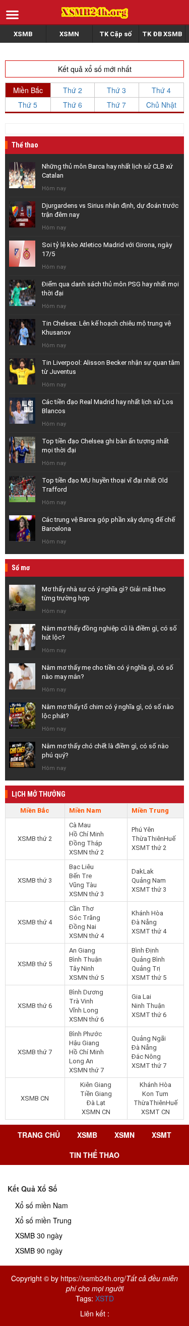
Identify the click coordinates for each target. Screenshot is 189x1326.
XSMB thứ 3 (35, 880)
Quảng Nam (149, 880)
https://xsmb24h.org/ (93, 1278)
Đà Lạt (96, 1103)
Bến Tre (80, 876)
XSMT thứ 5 (149, 977)
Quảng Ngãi (149, 1038)
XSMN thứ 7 (86, 1070)
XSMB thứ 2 (35, 838)
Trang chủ (39, 1135)
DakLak (143, 871)
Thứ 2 (72, 90)
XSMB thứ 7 (35, 1052)
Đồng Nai (82, 926)
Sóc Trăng (84, 917)
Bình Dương (86, 992)
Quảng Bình (148, 959)
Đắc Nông (146, 1056)
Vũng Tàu (83, 885)
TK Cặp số (115, 34)
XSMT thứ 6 (149, 1015)
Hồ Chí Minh (86, 834)
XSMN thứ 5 (86, 977)
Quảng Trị (146, 968)
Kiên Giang (95, 1084)
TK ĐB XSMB (162, 34)
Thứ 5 (27, 105)
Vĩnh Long (83, 1010)
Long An (81, 1061)
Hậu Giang (84, 1043)
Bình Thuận (85, 959)
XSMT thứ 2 (149, 847)
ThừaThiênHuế (153, 838)
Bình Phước (85, 1034)
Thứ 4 (161, 90)
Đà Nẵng (144, 922)
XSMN (69, 34)
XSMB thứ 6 (35, 1005)
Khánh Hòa (147, 913)
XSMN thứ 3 (86, 894)
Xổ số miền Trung (43, 1220)
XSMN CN (96, 1112)
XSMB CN (35, 1098)
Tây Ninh (81, 968)
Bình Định (145, 950)
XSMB (23, 34)
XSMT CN (155, 1112)
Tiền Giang (96, 1094)
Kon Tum (155, 1094)
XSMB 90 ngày (38, 1250)
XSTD (104, 1298)
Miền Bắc (28, 90)
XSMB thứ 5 (35, 964)
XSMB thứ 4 (35, 922)
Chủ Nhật (161, 105)
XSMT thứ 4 (149, 931)
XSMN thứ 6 (86, 1019)
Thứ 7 (116, 105)
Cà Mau (80, 825)
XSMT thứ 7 (149, 1065)
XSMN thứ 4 (86, 936)
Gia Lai (141, 996)
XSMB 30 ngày (38, 1235)
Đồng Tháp (85, 843)
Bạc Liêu (81, 867)
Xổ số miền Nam (41, 1205)
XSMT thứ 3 (149, 889)
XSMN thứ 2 (86, 852)
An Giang (82, 950)
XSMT (161, 1135)
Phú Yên (143, 829)
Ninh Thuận (148, 1005)
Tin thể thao (94, 1155)
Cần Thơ (81, 908)
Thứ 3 (116, 90)
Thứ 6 (72, 105)
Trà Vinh (81, 1001)
